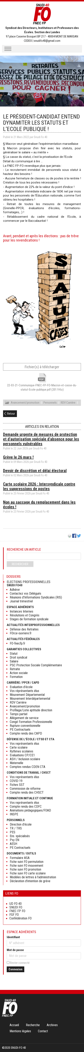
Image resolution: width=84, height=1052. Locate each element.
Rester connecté (20, 963)
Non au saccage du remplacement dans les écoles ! (39, 504)
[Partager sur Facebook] (74, 537)
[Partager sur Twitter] (79, 537)
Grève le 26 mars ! (18, 457)
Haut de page (76, 1040)
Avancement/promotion (25, 402)
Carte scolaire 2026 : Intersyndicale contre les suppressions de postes (39, 486)
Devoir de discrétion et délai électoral (35, 470)
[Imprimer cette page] (69, 537)
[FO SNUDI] (9, 1016)
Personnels (50, 402)
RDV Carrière (68, 402)
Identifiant (13, 937)
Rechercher (20, 564)
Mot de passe (15, 950)
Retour (11, 413)
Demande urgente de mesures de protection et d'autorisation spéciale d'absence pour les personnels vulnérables (41, 439)
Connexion (15, 969)
